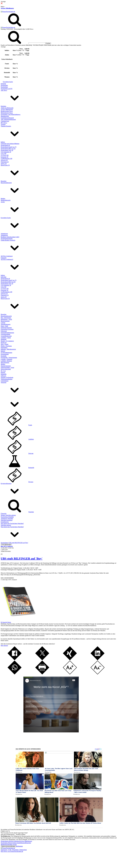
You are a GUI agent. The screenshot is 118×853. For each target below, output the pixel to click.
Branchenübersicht (6, 182)
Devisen (30, 482)
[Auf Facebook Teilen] (14, 659)
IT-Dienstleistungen (6, 352)
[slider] (3, 552)
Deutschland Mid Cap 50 (8, 148)
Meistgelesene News (7, 113)
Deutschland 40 (5, 145)
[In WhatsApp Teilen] (14, 674)
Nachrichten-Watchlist (7, 517)
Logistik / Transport (6, 359)
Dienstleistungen (5, 324)
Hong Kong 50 (5, 165)
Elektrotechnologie (6, 327)
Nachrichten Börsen (6, 843)
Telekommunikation (6, 379)
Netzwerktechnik (6, 369)
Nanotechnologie (6, 366)
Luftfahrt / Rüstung (6, 361)
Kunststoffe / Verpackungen (9, 357)
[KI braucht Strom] (18, 620)
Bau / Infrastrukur (6, 317)
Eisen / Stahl (4, 326)
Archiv (3, 202)
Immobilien (4, 347)
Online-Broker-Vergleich (8, 240)
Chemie (3, 322)
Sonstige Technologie (7, 377)
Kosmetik (3, 356)
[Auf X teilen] (42, 659)
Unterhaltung (4, 381)
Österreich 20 (5, 162)
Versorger (3, 382)
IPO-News (4, 123)
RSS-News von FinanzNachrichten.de (12, 851)
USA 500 (3, 153)
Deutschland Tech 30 (7, 150)
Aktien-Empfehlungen (18, 843)
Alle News (4, 90)
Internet (3, 351)
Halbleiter (3, 339)
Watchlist (31, 512)
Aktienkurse (4, 233)
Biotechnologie (5, 321)
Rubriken (3, 106)
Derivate (30, 453)
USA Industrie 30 (6, 152)
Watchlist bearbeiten (6, 520)
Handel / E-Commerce (7, 341)
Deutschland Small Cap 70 (8, 147)
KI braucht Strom (6, 622)
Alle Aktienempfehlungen (8, 119)
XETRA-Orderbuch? (7, 259)
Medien (3, 198)
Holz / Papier (4, 344)
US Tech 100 (4, 155)
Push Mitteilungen (6, 544)
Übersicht (3, 258)
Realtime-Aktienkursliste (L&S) (10, 237)
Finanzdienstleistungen (7, 332)
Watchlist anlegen (6, 525)
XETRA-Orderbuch (7, 256)
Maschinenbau (5, 362)
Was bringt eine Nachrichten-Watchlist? (12, 523)
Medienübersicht (5, 200)
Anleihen (31, 439)
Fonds (30, 425)
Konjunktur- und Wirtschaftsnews (10, 114)
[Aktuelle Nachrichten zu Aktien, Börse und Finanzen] (8, 11)
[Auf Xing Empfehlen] (70, 659)
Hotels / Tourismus (6, 346)
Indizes (3, 142)
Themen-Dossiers (6, 126)
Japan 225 (4, 163)
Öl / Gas (3, 371)
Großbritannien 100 (6, 158)
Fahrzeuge (4, 331)
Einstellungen (5, 522)
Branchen (3, 181)
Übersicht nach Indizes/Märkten (10, 143)
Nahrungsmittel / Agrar (7, 367)
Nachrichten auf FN (6, 88)
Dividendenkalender (7, 238)
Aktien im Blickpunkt (7, 108)
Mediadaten (19, 846)
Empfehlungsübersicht (7, 118)
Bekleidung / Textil (6, 319)
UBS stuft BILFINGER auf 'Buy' (21, 558)
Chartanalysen (5, 121)
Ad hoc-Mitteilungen (7, 8)
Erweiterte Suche (8, 82)
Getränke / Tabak (6, 337)
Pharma (3, 372)
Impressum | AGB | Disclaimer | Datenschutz (14, 850)
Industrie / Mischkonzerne (8, 349)
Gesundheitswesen (6, 336)
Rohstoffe (3, 374)
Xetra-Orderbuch (15, 841)
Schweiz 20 (4, 160)
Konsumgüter (5, 354)
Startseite (3, 83)
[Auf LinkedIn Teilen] (97, 659)
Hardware (4, 342)
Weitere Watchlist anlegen (8, 515)
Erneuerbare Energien (7, 329)
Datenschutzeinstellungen (8, 846)
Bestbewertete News (7, 111)
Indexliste (3, 277)
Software (3, 376)
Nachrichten (4, 85)
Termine (3, 124)
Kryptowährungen (6, 483)
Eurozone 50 (4, 157)
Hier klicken (4, 645)
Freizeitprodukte (5, 334)
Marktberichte (5, 116)
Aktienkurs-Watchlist (7, 518)
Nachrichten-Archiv (11, 844)
